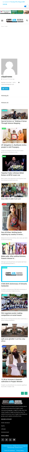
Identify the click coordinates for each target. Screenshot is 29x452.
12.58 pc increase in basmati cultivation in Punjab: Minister (12, 380)
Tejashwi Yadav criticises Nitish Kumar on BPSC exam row (12, 174)
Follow (6, 88)
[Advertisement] (14, 43)
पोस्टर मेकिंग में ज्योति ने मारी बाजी (11, 199)
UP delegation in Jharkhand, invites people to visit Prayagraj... (13, 146)
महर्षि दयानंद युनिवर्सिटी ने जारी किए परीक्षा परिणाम (13, 340)
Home (2, 26)
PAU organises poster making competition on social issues (11, 314)
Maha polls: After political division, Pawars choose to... (13, 257)
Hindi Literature (5, 422)
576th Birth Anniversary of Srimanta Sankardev (14, 285)
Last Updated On (14, 2)
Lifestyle (3, 429)
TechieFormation (19, 447)
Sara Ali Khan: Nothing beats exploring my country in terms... (12, 233)
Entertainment (5, 432)
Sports (3, 426)
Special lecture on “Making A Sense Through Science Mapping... (14, 122)
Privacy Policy (20, 450)
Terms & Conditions (9, 450)
